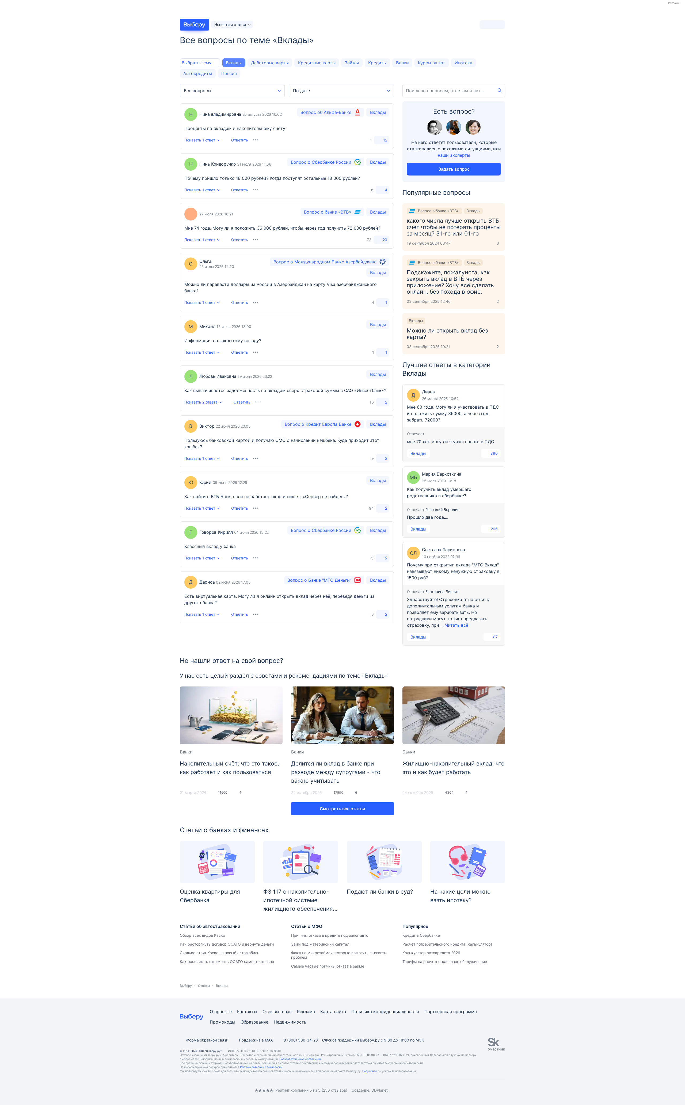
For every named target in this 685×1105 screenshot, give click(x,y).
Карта (326, 1011)
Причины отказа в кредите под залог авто (329, 935)
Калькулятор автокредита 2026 (431, 952)
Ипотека (463, 62)
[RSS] (225, 1090)
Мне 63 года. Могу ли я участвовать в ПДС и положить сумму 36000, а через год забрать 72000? (453, 413)
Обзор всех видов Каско (202, 935)
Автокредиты (197, 73)
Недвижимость (290, 1022)
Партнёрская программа (450, 1011)
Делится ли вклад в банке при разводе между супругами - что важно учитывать (335, 772)
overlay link (287, 126)
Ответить (239, 140)
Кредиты (377, 62)
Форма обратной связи (207, 1040)
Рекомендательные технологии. (261, 1067)
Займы (352, 62)
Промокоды (222, 1022)
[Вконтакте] (182, 1090)
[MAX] (203, 1090)
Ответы (204, 986)
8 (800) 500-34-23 (301, 1040)
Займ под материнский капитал (320, 944)
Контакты (247, 1011)
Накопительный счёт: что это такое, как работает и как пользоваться (229, 767)
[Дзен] (214, 1090)
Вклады (234, 62)
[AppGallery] (494, 1090)
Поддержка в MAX (256, 1040)
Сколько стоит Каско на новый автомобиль (219, 952)
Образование (254, 1022)
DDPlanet (379, 1090)
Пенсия (229, 73)
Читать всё (456, 625)
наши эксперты (454, 155)
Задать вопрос (454, 169)
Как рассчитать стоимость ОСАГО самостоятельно (227, 961)
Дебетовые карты (270, 62)
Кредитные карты (317, 62)
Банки (402, 62)
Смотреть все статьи (342, 808)
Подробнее (369, 1071)
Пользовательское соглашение (300, 1059)
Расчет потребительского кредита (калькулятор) (447, 944)
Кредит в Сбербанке (421, 935)
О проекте (221, 1011)
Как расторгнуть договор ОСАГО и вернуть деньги (227, 944)
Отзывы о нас (277, 1011)
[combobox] (232, 90)
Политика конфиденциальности (385, 1011)
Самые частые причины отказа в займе (327, 966)
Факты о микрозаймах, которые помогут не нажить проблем (338, 955)
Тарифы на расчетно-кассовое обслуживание (444, 961)
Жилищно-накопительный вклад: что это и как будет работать (453, 767)
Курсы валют (431, 62)
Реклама (306, 1011)
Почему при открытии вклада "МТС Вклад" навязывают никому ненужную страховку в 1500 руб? (453, 571)
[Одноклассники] (193, 1090)
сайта (340, 1011)
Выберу (186, 986)
